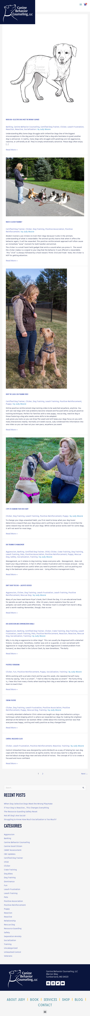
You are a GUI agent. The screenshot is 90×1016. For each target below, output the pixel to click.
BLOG (79, 999)
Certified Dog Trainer (50, 127)
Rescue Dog (26, 595)
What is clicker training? (14, 222)
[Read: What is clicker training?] (45, 187)
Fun (14, 672)
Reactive (19, 129)
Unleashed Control (12, 952)
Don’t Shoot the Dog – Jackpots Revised (19, 586)
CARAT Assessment (12, 850)
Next (84, 774)
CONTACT (45, 1005)
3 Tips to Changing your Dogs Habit (17, 509)
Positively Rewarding (13, 665)
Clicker (63, 127)
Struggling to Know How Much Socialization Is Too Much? (30, 819)
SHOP (66, 999)
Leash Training (52, 401)
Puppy (9, 404)
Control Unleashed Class (14, 739)
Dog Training (38, 229)
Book (34, 999)
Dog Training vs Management (15, 545)
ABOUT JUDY (16, 999)
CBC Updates (9, 854)
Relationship (10, 921)
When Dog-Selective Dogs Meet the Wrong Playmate (22, 120)
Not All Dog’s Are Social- (15, 815)
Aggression (11, 552)
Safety (13, 557)
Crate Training (64, 552)
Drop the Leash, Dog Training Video (17, 394)
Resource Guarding (12, 928)
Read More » (12, 149)
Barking (9, 127)
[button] (81, 4)
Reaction (10, 129)
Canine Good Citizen (13, 846)
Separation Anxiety (12, 936)
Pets (22, 554)
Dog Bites (8, 874)
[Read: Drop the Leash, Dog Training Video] (36, 328)
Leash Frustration (76, 127)
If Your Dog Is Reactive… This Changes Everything (26, 808)
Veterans (8, 956)
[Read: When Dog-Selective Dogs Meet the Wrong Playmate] (45, 73)
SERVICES (50, 999)
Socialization (30, 129)
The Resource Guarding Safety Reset (20, 811)
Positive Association (54, 229)
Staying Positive (11, 700)
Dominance (9, 881)
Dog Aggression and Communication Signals (20, 624)
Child (47, 552)
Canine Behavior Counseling (27, 127)
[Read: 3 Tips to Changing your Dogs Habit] (45, 470)
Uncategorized (10, 948)
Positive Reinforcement (70, 401)
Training (34, 557)
